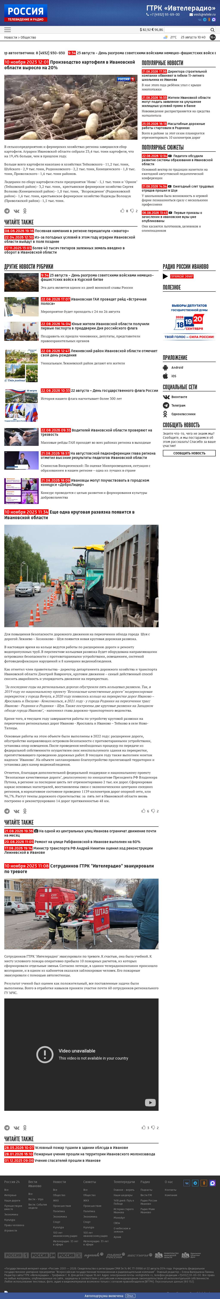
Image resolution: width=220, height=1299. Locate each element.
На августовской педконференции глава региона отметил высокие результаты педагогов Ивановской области (98, 455)
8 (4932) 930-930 (29, 53)
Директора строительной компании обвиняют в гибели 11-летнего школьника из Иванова (174, 75)
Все (6, 1189)
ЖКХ (56, 1200)
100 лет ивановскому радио (65, 1234)
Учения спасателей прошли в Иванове (68, 1160)
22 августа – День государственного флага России (114, 390)
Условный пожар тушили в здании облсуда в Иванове (81, 1148)
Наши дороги (12, 1200)
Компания (171, 1195)
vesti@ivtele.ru (205, 14)
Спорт (56, 1222)
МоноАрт (119, 1217)
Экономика (11, 1214)
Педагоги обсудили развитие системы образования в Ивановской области (177, 160)
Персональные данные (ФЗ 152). (174, 1281)
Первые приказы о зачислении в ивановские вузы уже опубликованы (172, 217)
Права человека (14, 1225)
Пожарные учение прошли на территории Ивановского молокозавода (94, 1154)
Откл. (130, 1295)
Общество (59, 1195)
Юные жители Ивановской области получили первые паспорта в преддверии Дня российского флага (95, 326)
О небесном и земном (122, 1230)
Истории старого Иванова (124, 1210)
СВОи (117, 1223)
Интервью (10, 1195)
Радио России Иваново (149, 1202)
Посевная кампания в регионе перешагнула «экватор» (82, 231)
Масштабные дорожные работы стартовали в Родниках (173, 126)
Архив (117, 1237)
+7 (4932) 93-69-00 (165, 14)
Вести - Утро (35, 1199)
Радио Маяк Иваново (148, 1210)
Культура (9, 1219)
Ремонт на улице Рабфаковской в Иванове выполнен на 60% (88, 842)
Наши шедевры (123, 1195)
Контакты (170, 1189)
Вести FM (146, 1195)
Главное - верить (124, 1189)
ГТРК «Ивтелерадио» (181, 8)
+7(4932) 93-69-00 (189, 1275)
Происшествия (62, 1205)
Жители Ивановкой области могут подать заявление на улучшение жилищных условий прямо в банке (176, 102)
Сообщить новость (189, 453)
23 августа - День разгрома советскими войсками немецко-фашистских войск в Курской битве (97, 277)
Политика (59, 1211)
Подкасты (146, 1189)
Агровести (10, 1230)
